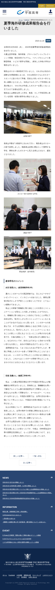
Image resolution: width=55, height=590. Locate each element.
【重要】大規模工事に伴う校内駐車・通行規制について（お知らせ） (24, 522)
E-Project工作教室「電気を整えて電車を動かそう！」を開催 (22, 535)
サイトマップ (36, 575)
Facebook (12, 575)
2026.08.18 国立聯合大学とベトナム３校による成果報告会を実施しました (26, 489)
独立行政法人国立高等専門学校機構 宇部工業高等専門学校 (27, 12)
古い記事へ (27, 463)
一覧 (51, 477)
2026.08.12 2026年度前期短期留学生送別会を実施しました (21, 498)
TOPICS (26, 20)
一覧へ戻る (37, 456)
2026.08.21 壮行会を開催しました (13, 482)
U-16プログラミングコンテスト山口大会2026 (17, 539)
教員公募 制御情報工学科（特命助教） (15, 511)
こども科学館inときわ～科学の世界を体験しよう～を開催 (21, 542)
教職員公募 (27, 575)
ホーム (21, 20)
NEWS (48, 40)
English (41, 5)
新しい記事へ (18, 456)
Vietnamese (50, 5)
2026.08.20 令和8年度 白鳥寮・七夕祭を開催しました (19, 486)
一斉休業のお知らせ (9, 518)
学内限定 (24, 577)
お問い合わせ (33, 577)
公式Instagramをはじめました (12, 515)
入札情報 (19, 575)
